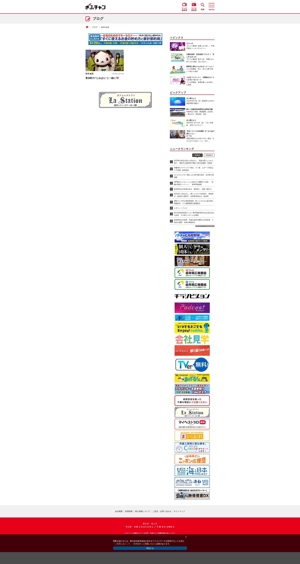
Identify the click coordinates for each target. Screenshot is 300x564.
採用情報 (129, 511)
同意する (150, 548)
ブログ (95, 27)
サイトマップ (179, 511)
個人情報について (142, 511)
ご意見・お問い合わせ (161, 511)
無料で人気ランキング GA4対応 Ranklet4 (204, 226)
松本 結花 (105, 27)
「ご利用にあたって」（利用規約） (128, 544)
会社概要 (119, 511)
